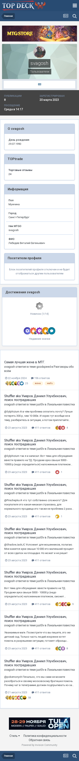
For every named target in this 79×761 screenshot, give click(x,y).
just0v (40, 404)
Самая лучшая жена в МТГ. (24, 362)
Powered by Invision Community (39, 745)
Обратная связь (39, 740)
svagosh (9, 366)
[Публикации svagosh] (39, 84)
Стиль (14, 735)
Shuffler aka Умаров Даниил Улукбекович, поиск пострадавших (35, 398)
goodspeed (43, 366)
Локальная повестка (61, 404)
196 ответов (42, 378)
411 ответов (42, 427)
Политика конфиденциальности (44, 735)
